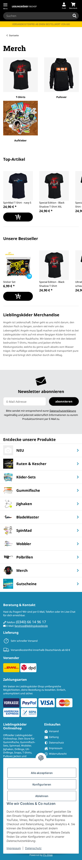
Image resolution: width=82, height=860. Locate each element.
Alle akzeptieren (42, 773)
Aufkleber (20, 140)
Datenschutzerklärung (63, 410)
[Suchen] (74, 16)
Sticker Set (9, 282)
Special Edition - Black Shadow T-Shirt (51, 284)
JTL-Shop (48, 855)
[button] (63, 6)
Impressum (14, 848)
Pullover (61, 97)
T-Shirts (20, 97)
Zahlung (54, 737)
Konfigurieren (41, 784)
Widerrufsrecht (58, 753)
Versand (54, 731)
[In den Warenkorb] (18, 217)
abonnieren (63, 401)
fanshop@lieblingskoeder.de (31, 626)
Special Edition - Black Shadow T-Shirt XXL (51, 205)
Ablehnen (41, 796)
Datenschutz (33, 848)
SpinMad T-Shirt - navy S (17, 202)
